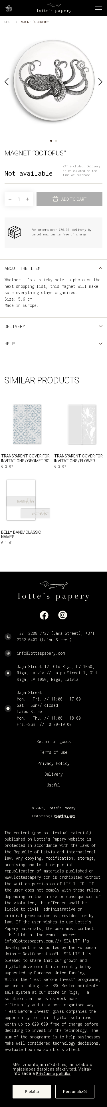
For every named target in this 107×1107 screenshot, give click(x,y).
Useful (53, 785)
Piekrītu (32, 1091)
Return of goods (54, 741)
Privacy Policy (54, 763)
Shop (8, 22)
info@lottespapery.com (41, 653)
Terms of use (53, 752)
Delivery (54, 774)
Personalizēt (75, 1091)
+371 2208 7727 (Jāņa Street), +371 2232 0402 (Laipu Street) (55, 636)
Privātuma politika (53, 1073)
